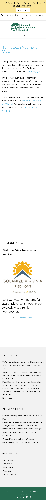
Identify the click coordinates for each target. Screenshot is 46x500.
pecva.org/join (34, 71)
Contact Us (34, 491)
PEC (26, 56)
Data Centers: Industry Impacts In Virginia (20, 442)
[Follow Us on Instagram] (30, 497)
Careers (24, 491)
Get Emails (7, 464)
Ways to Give (8, 460)
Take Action (7, 467)
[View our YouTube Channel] (27, 497)
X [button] (44, 2)
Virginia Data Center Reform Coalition (18, 439)
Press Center (23, 494)
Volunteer (6, 471)
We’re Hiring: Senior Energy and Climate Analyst (23, 362)
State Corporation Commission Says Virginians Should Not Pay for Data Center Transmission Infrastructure (22, 375)
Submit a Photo (9, 474)
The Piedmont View (24, 317)
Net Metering (8, 398)
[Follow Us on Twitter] (24, 497)
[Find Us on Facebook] (20, 497)
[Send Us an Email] (17, 497)
